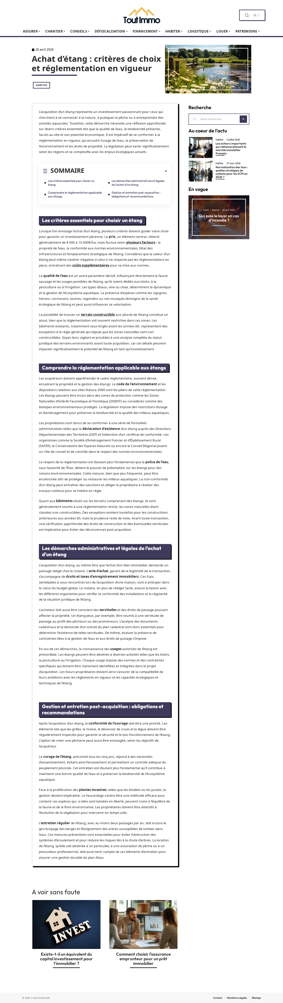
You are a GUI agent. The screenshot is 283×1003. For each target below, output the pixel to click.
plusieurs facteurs (140, 242)
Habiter (41, 85)
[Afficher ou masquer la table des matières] (125, 171)
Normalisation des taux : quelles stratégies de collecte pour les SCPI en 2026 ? (232, 172)
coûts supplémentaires (90, 265)
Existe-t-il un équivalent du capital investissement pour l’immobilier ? (66, 958)
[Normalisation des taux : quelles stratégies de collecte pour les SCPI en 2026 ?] (200, 171)
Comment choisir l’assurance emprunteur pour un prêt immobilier (143, 958)
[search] (247, 15)
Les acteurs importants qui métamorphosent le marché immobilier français (231, 148)
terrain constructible (98, 314)
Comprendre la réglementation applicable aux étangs (75, 194)
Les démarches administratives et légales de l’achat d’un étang (138, 182)
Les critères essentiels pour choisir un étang (71, 182)
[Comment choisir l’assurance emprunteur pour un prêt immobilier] (143, 924)
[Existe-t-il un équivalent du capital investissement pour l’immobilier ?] (66, 924)
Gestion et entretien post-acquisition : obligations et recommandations (136, 194)
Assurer (216, 210)
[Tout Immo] (141, 15)
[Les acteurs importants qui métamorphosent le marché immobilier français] (200, 147)
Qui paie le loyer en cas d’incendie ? (219, 217)
